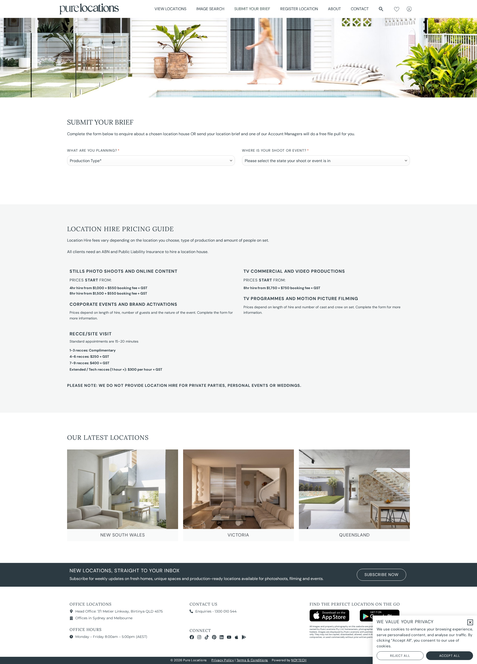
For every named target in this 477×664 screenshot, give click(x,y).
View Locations (170, 8)
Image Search (210, 8)
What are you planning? (93, 150)
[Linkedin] (221, 637)
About (334, 8)
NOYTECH (299, 660)
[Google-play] (244, 637)
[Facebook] (192, 637)
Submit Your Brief (252, 8)
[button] (381, 9)
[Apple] (236, 637)
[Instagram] (199, 637)
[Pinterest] (214, 637)
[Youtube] (229, 637)
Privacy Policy (222, 660)
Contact (360, 8)
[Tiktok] (206, 637)
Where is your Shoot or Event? (275, 150)
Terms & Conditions (252, 660)
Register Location (299, 8)
